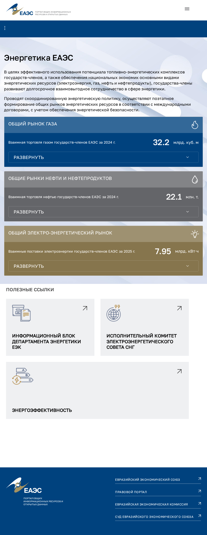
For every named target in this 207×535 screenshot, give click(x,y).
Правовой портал (131, 492)
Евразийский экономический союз (147, 480)
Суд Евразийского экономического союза (154, 517)
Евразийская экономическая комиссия (151, 504)
